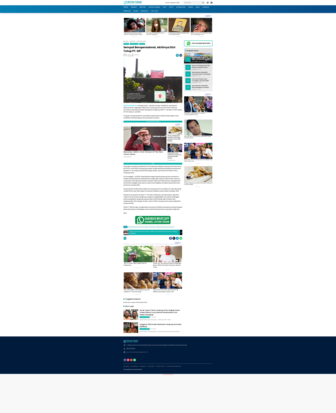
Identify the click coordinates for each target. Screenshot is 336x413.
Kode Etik (151, 366)
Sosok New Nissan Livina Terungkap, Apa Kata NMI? (200, 80)
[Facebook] (170, 238)
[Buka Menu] (211, 3)
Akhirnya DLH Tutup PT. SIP (137, 227)
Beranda (126, 366)
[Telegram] (177, 238)
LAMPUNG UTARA (134, 44)
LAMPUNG (126, 44)
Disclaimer (134, 366)
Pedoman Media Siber (174, 366)
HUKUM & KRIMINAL (144, 317)
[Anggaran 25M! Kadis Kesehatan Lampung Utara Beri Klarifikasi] (130, 327)
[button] (203, 2)
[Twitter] (173, 238)
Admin (129, 54)
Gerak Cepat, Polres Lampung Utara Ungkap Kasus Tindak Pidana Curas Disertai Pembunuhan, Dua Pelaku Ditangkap (160, 312)
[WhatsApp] (180, 238)
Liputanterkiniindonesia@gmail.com (137, 352)
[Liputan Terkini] (132, 2)
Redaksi (143, 366)
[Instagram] (128, 360)
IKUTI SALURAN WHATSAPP (201, 43)
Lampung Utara (152, 227)
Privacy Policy (160, 366)
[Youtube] (131, 360)
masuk (133, 302)
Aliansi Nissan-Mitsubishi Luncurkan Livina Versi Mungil (201, 73)
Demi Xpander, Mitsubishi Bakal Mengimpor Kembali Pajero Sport (200, 86)
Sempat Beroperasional (167, 227)
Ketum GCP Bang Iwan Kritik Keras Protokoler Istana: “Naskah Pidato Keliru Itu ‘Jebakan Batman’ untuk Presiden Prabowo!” (201, 66)
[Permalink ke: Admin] (125, 55)
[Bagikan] (180, 55)
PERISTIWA (142, 44)
